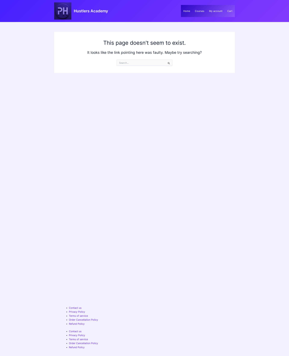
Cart (229, 10)
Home (186, 10)
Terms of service (78, 315)
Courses (199, 10)
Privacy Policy (77, 311)
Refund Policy (77, 323)
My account (215, 10)
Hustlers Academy (91, 11)
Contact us (75, 307)
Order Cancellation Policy (83, 319)
